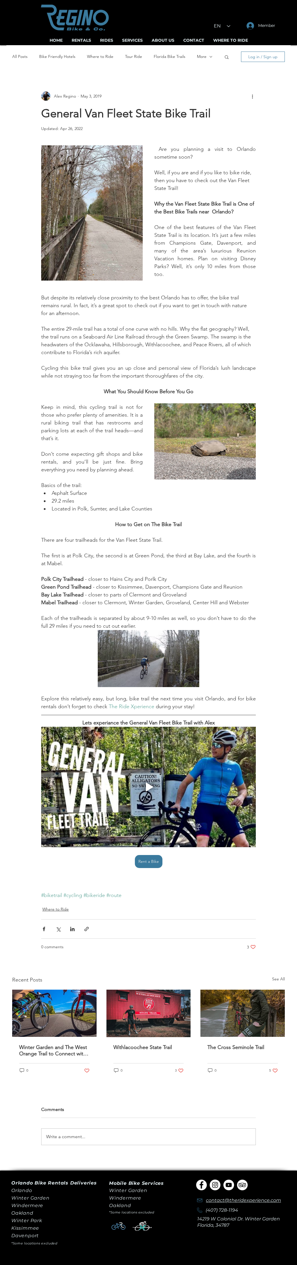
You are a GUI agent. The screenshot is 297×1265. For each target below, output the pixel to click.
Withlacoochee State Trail (142, 1047)
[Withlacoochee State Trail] (148, 1013)
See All (278, 979)
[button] (226, 56)
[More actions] (252, 96)
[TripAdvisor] (242, 1185)
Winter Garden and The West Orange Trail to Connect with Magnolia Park (53, 1050)
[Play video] (148, 787)
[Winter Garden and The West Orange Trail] (54, 1013)
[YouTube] (228, 1185)
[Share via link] (86, 929)
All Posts (20, 56)
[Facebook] (201, 1185)
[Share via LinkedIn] (72, 929)
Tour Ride (133, 56)
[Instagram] (215, 1185)
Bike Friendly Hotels (57, 56)
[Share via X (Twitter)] (58, 929)
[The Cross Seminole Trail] (242, 1013)
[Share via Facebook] (44, 929)
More (202, 56)
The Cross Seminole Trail (235, 1047)
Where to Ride (100, 56)
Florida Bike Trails (169, 56)
